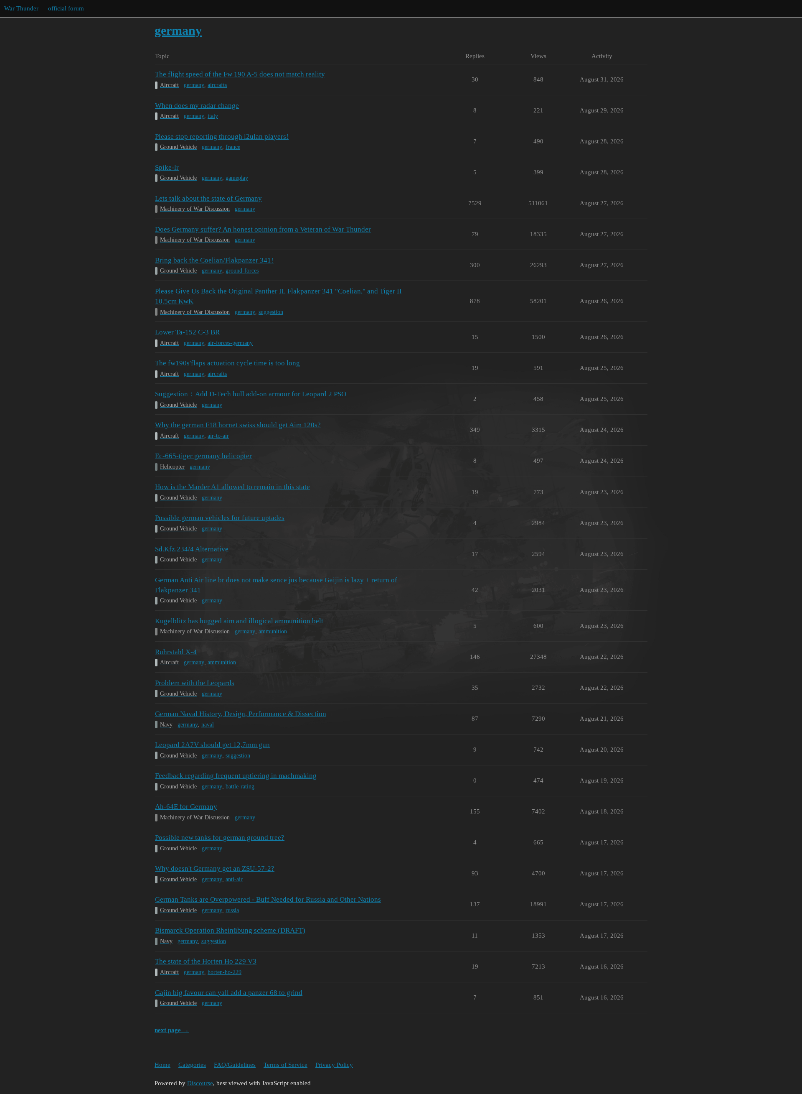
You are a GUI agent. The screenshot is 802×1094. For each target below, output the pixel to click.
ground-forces (242, 271)
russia (232, 910)
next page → (172, 1030)
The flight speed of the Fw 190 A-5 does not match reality (240, 74)
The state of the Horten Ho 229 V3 (205, 961)
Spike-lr (167, 167)
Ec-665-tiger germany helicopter (203, 456)
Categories (192, 1064)
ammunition (273, 631)
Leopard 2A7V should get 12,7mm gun (212, 745)
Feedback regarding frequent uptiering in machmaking (236, 776)
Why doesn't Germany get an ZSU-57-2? (214, 868)
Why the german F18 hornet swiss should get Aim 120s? (238, 425)
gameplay (237, 178)
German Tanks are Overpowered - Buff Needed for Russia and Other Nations (268, 899)
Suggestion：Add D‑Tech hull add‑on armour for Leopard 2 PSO (250, 394)
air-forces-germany (230, 343)
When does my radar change (197, 106)
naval (207, 725)
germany (194, 85)
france (233, 147)
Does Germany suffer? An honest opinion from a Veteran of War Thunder (263, 229)
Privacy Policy (334, 1064)
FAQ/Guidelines (235, 1064)
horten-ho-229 (224, 972)
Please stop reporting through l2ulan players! (222, 136)
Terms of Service (285, 1064)
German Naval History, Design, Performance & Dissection (240, 714)
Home (162, 1064)
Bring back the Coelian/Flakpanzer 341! (214, 260)
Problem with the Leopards (194, 683)
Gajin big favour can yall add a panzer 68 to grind (228, 993)
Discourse (200, 1083)
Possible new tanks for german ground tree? (219, 838)
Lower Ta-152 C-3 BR (187, 332)
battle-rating (240, 786)
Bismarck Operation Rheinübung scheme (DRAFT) (230, 930)
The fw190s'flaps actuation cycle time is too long (227, 363)
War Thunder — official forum (44, 8)
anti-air (234, 879)
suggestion (271, 312)
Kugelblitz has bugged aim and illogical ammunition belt (239, 621)
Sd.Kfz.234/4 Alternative (191, 549)
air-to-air (218, 436)
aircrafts (217, 85)
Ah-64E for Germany (186, 807)
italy (213, 116)
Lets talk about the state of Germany (208, 198)
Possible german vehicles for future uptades (219, 518)
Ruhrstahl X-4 (176, 652)
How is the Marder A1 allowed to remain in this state (232, 487)
